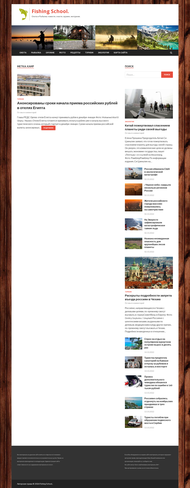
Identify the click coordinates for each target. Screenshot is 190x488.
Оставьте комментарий (26, 112)
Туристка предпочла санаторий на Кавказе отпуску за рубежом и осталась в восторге (156, 362)
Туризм (89, 52)
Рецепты (75, 52)
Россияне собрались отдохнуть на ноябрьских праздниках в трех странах (158, 402)
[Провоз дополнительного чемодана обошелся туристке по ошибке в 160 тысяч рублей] (133, 386)
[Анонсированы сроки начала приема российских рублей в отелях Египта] (68, 86)
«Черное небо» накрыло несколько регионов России (157, 187)
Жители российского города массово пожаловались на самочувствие (155, 205)
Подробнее (48, 128)
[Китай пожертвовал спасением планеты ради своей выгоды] (149, 119)
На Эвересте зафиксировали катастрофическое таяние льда (154, 224)
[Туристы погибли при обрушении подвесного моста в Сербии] (133, 427)
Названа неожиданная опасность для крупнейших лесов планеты (156, 242)
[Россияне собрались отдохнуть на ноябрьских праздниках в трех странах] (133, 408)
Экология (103, 52)
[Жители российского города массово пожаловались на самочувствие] (133, 210)
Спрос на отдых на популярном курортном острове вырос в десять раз (157, 343)
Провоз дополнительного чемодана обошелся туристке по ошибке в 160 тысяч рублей (158, 382)
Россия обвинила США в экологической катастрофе (157, 172)
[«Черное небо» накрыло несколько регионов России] (133, 194)
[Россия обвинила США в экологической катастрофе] (133, 178)
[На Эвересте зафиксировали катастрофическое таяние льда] (133, 229)
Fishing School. (50, 11)
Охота (22, 52)
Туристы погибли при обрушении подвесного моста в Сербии (157, 420)
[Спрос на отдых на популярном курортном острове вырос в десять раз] (133, 348)
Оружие (50, 52)
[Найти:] (149, 75)
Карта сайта (120, 52)
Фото (62, 52)
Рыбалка (36, 52)
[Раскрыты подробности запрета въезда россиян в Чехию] (149, 289)
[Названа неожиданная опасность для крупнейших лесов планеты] (133, 248)
